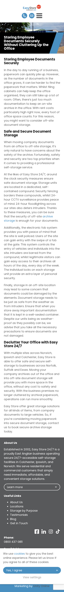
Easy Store (32, 7)
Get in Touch (19, 523)
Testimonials (19, 515)
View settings (32, 577)
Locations (16, 506)
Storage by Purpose (24, 511)
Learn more (15, 487)
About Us (16, 502)
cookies (19, 554)
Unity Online (41, 586)
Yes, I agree (14, 570)
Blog (13, 519)
